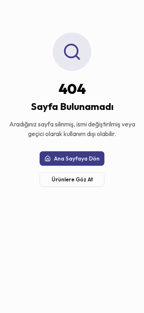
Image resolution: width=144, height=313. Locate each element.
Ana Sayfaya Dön (77, 158)
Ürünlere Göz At (72, 179)
